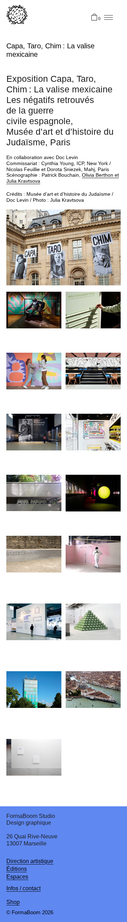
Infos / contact (23, 888)
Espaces (17, 877)
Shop (13, 902)
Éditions (16, 869)
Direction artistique (29, 861)
